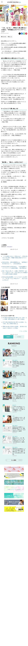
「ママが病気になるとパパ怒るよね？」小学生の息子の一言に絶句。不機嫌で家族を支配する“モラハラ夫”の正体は (14, 258)
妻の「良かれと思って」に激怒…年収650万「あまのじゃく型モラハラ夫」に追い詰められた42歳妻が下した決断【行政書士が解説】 (15, 272)
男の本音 (4, 36)
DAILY (8, 337)
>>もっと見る (23, 331)
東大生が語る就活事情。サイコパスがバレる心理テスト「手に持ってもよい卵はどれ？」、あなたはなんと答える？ (14, 278)
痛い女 (10, 36)
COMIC (19, 337)
